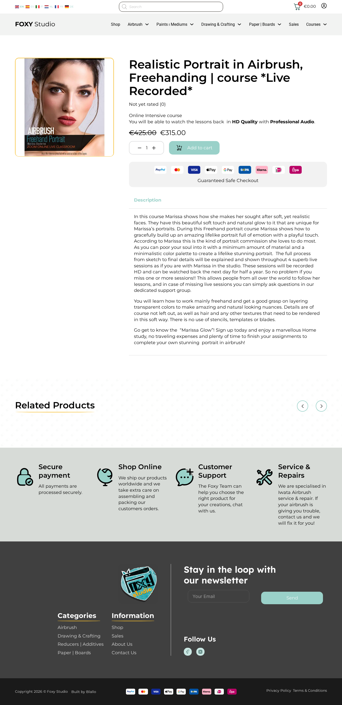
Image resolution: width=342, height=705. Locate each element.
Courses (313, 24)
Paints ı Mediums (171, 24)
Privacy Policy (278, 690)
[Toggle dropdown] (147, 24)
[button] (107, 65)
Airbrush (135, 24)
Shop (115, 24)
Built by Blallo (83, 692)
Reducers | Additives (81, 644)
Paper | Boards (262, 24)
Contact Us (124, 652)
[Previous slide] (302, 406)
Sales (294, 24)
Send (292, 598)
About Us (122, 644)
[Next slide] (321, 406)
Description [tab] (147, 200)
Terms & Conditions (310, 690)
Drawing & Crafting (218, 24)
